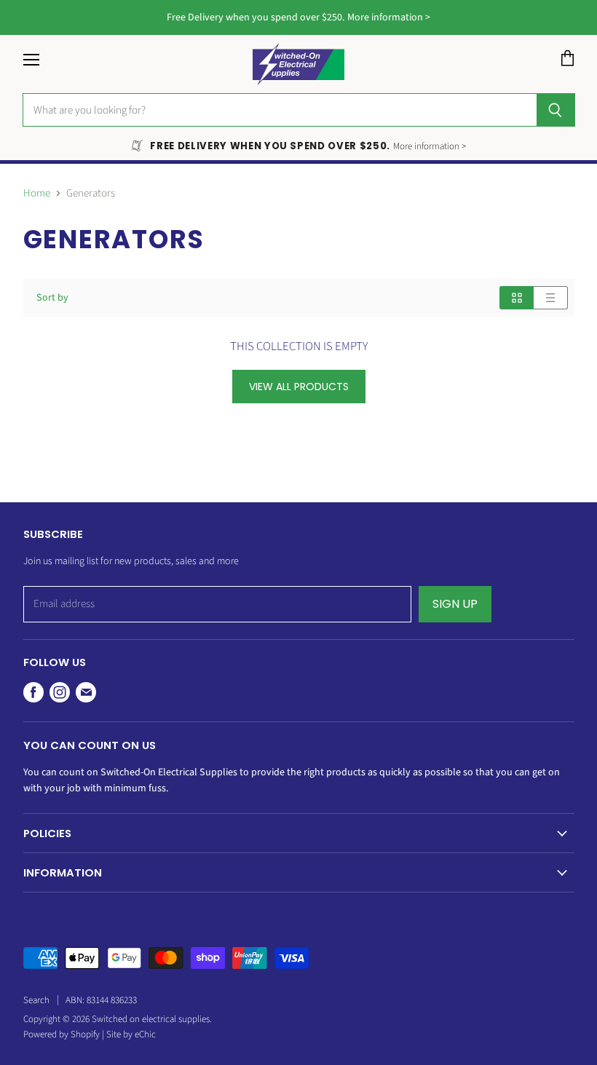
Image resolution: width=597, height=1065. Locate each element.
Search (36, 1000)
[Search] (556, 110)
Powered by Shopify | (64, 1034)
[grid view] (516, 297)
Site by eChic (131, 1034)
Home (36, 193)
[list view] (551, 297)
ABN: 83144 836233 (101, 1000)
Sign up (455, 603)
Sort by (52, 298)
